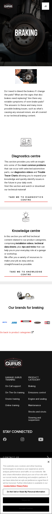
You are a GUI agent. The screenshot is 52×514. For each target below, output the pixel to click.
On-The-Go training (14, 392)
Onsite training (12, 399)
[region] (26, 486)
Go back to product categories (15, 332)
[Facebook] (4, 439)
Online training (12, 405)
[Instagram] (22, 439)
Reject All (26, 500)
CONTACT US (11, 457)
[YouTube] (40, 439)
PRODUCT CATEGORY (34, 378)
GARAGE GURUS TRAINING (13, 378)
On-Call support (13, 386)
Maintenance (34, 405)
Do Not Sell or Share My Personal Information (26, 492)
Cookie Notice (10, 486)
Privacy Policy (22, 486)
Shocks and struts (37, 412)
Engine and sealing (37, 399)
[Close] (48, 462)
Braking (32, 386)
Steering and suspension (34, 419)
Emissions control (37, 392)
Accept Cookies (26, 508)
